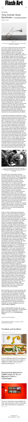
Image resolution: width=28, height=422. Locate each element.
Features (4, 12)
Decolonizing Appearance (11, 375)
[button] (20, 34)
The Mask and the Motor (11, 329)
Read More (18, 363)
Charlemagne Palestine (20, 17)
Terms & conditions (12, 416)
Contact (18, 416)
